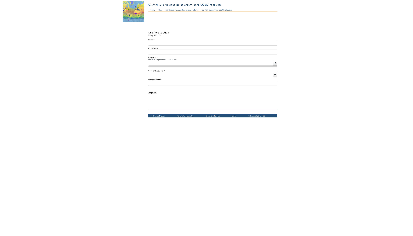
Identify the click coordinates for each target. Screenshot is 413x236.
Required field (154, 35)
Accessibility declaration (185, 116)
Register (152, 92)
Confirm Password (156, 71)
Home (152, 10)
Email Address (154, 80)
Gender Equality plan (213, 116)
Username (153, 48)
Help (160, 10)
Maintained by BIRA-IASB (256, 116)
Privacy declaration (158, 116)
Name (151, 39)
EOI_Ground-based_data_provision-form (182, 10)
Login (234, 116)
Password (153, 57)
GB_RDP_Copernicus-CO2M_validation (217, 10)
